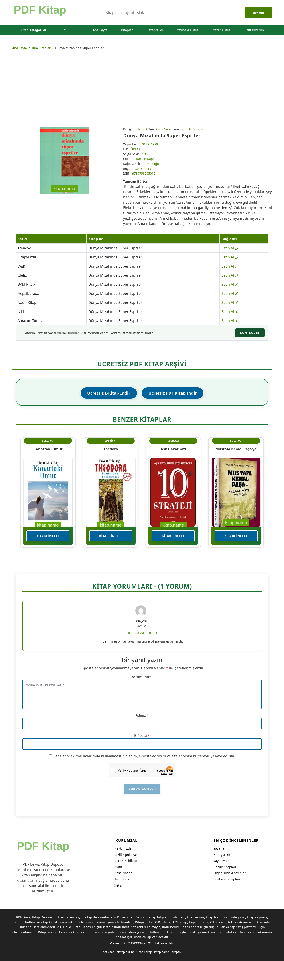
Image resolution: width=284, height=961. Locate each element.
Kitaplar (127, 30)
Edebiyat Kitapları (227, 879)
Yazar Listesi (222, 30)
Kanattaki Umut (48, 449)
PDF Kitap (140, 943)
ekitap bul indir (126, 952)
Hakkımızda (123, 848)
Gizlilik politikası (126, 854)
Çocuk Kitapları (225, 867)
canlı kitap (145, 952)
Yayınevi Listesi (188, 30)
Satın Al (228, 248)
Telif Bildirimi (255, 30)
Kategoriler (155, 30)
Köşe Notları (123, 873)
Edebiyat (141, 129)
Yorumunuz (141, 676)
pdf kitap (108, 952)
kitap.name (161, 952)
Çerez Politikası (125, 861)
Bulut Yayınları (195, 129)
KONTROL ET (250, 333)
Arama (258, 12)
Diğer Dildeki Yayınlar (230, 873)
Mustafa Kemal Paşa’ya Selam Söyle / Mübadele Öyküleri (236, 449)
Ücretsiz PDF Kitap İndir (172, 393)
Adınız (141, 715)
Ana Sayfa (100, 30)
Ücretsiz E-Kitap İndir (108, 393)
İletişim (120, 885)
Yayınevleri (222, 861)
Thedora (110, 449)
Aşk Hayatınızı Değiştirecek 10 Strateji (173, 449)
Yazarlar (220, 848)
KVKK (118, 867)
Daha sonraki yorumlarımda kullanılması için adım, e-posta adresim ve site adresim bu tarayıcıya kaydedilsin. (144, 756)
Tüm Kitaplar (41, 48)
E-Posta (140, 735)
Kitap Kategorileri (33, 30)
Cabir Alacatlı (164, 129)
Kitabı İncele (48, 536)
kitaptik (176, 952)
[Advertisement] (142, 89)
